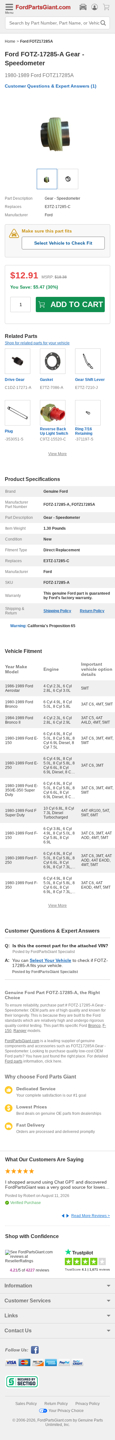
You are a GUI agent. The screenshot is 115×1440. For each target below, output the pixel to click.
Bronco (94, 1025)
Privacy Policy (87, 1403)
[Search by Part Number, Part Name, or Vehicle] (103, 23)
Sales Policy (26, 1403)
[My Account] (94, 7)
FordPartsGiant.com (22, 1041)
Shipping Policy (57, 611)
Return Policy (92, 611)
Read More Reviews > (90, 1216)
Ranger (20, 1030)
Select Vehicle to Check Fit (63, 243)
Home (10, 41)
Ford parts (13, 1061)
